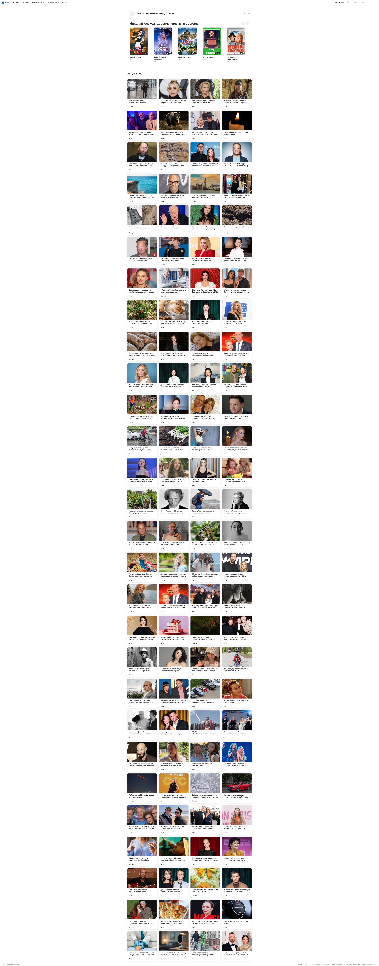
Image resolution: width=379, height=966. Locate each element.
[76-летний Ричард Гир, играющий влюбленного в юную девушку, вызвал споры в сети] (142, 914)
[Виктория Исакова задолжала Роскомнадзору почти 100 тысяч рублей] (205, 851)
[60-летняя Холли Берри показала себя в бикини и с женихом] (205, 567)
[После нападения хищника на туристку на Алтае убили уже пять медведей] (174, 125)
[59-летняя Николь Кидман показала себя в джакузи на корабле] (142, 599)
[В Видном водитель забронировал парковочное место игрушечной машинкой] (205, 693)
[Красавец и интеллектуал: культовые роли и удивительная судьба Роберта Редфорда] (142, 662)
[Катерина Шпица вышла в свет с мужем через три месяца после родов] (237, 252)
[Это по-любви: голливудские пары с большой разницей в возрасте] (205, 820)
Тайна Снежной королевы (160, 58)
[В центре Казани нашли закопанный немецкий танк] (142, 220)
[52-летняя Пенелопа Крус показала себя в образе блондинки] (174, 662)
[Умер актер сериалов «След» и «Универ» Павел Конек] (237, 409)
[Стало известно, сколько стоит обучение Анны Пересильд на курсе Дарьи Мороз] (142, 472)
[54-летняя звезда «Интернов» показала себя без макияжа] (174, 756)
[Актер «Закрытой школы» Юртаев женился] (205, 756)
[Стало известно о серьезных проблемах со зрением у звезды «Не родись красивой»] (142, 283)
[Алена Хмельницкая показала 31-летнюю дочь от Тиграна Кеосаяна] (237, 536)
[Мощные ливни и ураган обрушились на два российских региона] (142, 441)
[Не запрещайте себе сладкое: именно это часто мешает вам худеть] (174, 630)
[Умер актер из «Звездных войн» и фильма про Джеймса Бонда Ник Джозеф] (142, 820)
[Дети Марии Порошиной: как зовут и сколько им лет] (205, 94)
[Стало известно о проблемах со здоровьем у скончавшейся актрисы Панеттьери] (174, 94)
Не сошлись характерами (232, 58)
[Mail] (3, 2)
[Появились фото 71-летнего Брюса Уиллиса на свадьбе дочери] (142, 725)
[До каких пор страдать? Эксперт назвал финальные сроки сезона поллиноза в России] (174, 567)
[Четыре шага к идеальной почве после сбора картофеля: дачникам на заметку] (237, 220)
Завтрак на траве (185, 57)
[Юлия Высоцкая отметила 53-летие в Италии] (205, 472)
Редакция (300, 964)
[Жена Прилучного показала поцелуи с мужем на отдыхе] (174, 725)
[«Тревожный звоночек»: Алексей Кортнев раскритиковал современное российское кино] (142, 536)
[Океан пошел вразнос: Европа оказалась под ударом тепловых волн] (142, 188)
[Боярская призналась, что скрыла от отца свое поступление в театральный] (205, 315)
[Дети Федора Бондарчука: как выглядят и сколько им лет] (174, 188)
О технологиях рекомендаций (313, 964)
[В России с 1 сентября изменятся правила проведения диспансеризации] (174, 283)
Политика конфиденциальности (333, 964)
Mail (3, 964)
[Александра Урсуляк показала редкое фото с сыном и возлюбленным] (205, 378)
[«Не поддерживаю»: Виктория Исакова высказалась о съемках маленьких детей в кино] (174, 409)
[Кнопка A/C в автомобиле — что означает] (237, 914)
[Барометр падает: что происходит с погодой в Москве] (205, 946)
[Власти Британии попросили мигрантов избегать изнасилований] (205, 188)
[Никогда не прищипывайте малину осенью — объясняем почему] (142, 315)
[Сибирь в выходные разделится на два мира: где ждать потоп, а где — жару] (205, 788)
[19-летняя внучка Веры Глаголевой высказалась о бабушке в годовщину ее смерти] (237, 472)
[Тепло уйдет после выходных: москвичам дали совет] (205, 504)
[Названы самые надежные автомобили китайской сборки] (237, 788)
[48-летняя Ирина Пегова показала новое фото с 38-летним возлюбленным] (237, 567)
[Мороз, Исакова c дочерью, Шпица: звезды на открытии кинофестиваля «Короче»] (237, 630)
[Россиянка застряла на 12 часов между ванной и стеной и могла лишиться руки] (142, 946)
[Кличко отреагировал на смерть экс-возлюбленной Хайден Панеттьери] (237, 346)
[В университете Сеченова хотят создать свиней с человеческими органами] (142, 346)
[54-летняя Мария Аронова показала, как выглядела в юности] (237, 504)
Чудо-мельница (209, 57)
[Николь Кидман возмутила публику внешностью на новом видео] (142, 693)
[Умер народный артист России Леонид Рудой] (237, 125)
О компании (9, 964)
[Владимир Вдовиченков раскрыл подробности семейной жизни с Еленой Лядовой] (205, 157)
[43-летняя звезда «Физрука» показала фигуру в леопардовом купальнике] (174, 788)
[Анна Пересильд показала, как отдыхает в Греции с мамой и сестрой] (174, 472)
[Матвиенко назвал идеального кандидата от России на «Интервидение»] (174, 252)
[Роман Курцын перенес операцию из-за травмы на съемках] (237, 883)
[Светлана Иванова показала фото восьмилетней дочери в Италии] (205, 662)
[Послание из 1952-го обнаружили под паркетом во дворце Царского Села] (174, 157)
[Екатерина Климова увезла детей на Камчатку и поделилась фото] (142, 630)
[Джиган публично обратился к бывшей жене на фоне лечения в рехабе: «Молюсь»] (142, 756)
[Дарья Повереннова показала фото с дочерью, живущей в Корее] (174, 378)
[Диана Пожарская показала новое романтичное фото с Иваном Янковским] (174, 883)
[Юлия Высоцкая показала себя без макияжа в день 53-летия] (142, 378)
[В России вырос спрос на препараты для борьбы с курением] (142, 851)
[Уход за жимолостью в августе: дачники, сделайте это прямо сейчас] (205, 536)
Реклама (16, 964)
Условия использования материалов (354, 964)
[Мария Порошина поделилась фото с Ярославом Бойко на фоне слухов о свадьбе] (142, 125)
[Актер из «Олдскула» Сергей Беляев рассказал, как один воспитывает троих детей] (142, 567)
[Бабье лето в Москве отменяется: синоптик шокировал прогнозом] (142, 94)
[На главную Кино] (7, 2)
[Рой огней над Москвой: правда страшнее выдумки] (142, 788)
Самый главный (136, 57)
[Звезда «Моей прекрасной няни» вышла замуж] (237, 693)
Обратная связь (370, 964)
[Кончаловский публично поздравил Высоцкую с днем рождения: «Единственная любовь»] (205, 409)
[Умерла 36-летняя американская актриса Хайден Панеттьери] (205, 914)
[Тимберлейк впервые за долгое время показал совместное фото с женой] (237, 946)
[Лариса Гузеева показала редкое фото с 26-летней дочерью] (237, 188)
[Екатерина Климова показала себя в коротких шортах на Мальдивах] (205, 441)
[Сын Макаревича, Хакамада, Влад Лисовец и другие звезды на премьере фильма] (174, 346)
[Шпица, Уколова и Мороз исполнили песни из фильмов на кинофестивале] (237, 725)
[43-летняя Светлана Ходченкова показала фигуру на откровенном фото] (237, 441)
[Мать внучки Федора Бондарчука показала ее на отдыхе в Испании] (205, 599)
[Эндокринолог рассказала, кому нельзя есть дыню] (205, 883)
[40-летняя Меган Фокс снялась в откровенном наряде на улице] (205, 220)
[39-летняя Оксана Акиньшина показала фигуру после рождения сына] (174, 536)
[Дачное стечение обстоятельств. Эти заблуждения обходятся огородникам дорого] (142, 409)
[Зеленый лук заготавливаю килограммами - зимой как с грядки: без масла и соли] (174, 441)
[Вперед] (247, 23)
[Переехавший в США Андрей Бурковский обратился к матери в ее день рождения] (237, 157)
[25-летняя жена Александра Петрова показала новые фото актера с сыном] (237, 283)
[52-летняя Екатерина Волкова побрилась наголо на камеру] (237, 851)
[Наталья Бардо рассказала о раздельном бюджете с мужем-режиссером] (237, 378)
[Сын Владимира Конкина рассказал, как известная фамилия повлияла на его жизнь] (174, 220)
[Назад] (243, 23)
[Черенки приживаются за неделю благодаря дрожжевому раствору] (142, 504)
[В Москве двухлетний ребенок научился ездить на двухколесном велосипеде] (237, 662)
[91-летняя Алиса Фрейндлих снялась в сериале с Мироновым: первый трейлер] (237, 94)
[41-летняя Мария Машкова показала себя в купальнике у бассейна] (174, 851)
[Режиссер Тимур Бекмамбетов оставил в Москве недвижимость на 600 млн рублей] (142, 157)
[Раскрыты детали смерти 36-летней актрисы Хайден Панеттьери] (205, 252)
